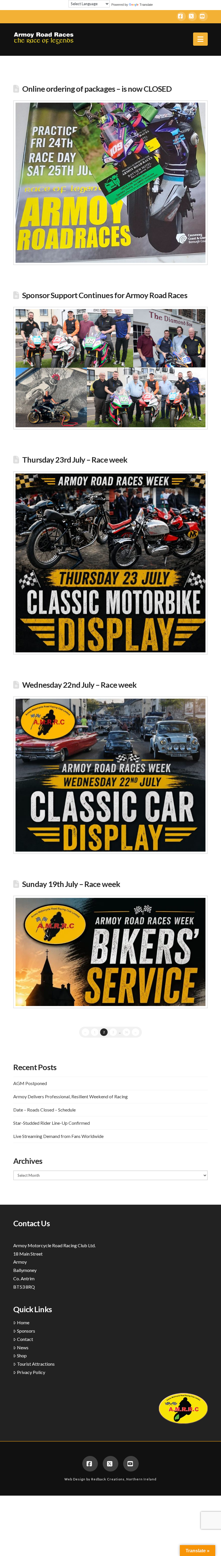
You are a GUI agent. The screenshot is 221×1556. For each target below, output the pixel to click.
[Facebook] (181, 16)
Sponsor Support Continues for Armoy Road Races (104, 295)
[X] (192, 16)
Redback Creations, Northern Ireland (124, 1479)
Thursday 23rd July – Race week (74, 459)
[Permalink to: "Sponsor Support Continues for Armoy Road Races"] (110, 368)
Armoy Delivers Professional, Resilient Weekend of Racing (70, 1096)
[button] (200, 39)
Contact (25, 1339)
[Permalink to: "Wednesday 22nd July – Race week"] (110, 775)
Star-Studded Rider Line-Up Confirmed (51, 1123)
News (22, 1347)
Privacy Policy (31, 1372)
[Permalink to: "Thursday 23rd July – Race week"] (110, 563)
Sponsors (26, 1330)
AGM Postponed (30, 1083)
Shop (22, 1355)
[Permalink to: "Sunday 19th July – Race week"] (110, 952)
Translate (146, 4)
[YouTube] (203, 16)
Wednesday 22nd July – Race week (79, 684)
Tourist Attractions (36, 1364)
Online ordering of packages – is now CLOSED (97, 88)
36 (126, 1032)
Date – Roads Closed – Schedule (44, 1109)
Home (23, 1322)
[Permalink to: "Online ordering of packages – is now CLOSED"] (110, 183)
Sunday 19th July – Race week (71, 884)
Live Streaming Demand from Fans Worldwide (58, 1136)
